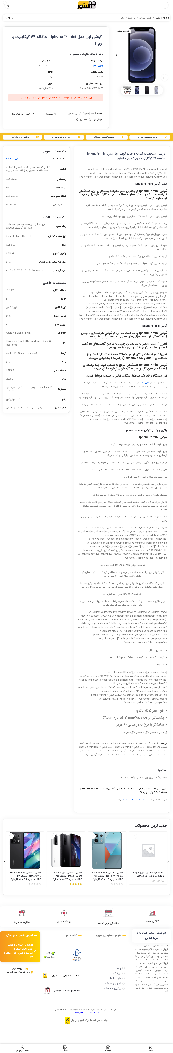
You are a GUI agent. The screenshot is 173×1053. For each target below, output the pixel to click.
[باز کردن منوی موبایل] (165, 5)
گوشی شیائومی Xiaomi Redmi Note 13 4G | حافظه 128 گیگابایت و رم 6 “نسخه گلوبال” (25, 876)
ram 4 (155, 743)
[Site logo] (86, 5)
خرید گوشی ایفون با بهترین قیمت (149, 755)
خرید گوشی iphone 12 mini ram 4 (96, 747)
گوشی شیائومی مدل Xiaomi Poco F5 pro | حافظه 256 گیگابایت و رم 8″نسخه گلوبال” (67, 876)
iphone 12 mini (118, 743)
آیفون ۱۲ (146, 383)
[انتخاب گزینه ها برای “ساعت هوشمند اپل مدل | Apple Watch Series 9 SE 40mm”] (134, 836)
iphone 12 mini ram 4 (139, 743)
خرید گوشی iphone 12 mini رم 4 (149, 751)
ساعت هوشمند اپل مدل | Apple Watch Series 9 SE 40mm (148, 874)
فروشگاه (132, 18)
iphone (105, 743)
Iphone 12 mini (149, 191)
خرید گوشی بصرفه (94, 755)
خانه (122, 18)
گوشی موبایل (145, 18)
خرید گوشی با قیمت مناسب (117, 755)
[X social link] (90, 119)
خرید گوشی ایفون (86, 751)
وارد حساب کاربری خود (134, 800)
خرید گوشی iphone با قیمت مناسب (114, 751)
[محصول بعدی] (6, 18)
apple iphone (93, 743)
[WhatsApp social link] (81, 119)
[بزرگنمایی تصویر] (164, 77)
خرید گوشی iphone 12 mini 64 (130, 747)
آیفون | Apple (162, 18)
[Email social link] (85, 119)
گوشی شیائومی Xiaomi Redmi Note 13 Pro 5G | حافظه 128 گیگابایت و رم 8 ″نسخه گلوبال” (107, 876)
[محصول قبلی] (12, 18)
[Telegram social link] (77, 119)
